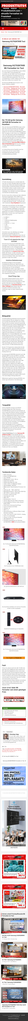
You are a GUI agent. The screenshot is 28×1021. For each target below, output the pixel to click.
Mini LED (6, 39)
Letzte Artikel (9, 731)
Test (18, 39)
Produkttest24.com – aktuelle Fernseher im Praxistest (11, 13)
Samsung (14, 39)
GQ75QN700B (18, 748)
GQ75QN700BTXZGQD (7, 750)
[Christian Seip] (6, 734)
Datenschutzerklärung (13, 1018)
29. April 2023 (5, 1008)
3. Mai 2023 (4, 984)
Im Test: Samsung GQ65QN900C (11, 982)
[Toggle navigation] (3, 28)
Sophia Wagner (11, 984)
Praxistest (15, 750)
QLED (10, 39)
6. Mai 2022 (4, 44)
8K (2, 39)
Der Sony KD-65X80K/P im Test (11, 756)
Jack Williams (13, 961)
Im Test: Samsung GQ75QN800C (11, 959)
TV (14, 751)
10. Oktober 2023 (6, 939)
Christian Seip (11, 44)
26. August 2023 (6, 961)
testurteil (11, 751)
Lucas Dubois (12, 1008)
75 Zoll (6, 748)
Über (4, 731)
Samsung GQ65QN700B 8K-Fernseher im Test (13, 761)
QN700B (20, 750)
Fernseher (12, 748)
